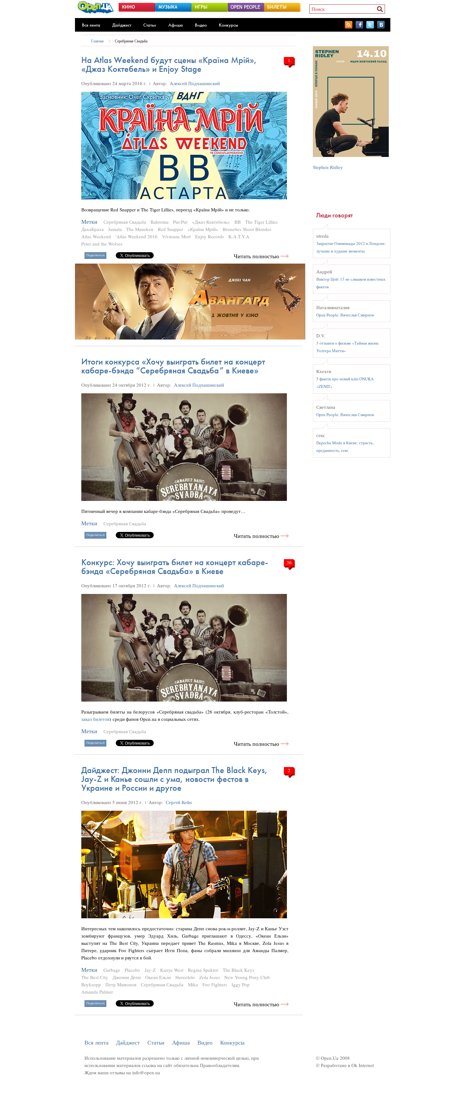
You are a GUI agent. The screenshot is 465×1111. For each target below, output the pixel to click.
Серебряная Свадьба (131, 40)
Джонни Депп (127, 977)
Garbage (111, 970)
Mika (193, 984)
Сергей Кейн (179, 802)
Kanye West (171, 970)
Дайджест (121, 25)
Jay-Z (150, 970)
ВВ (237, 222)
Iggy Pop (241, 984)
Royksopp (91, 984)
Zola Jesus (209, 977)
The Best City (94, 977)
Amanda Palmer (97, 992)
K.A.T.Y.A (238, 236)
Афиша (175, 25)
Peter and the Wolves (101, 243)
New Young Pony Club (247, 977)
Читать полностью (256, 256)
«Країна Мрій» (203, 229)
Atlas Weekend (96, 236)
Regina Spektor (203, 970)
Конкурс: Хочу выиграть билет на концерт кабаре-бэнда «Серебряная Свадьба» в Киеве (174, 567)
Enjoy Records (209, 236)
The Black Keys (238, 970)
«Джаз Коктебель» (211, 222)
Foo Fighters (214, 984)
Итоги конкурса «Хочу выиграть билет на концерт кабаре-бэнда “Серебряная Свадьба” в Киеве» (173, 366)
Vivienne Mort (176, 236)
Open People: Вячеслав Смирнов (345, 315)
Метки (89, 221)
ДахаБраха (92, 229)
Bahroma (160, 222)
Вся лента (91, 25)
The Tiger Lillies (261, 222)
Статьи (149, 25)
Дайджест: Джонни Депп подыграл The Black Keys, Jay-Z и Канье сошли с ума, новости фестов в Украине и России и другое (174, 779)
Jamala (115, 229)
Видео (201, 25)
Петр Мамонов (120, 984)
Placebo (132, 970)
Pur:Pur (180, 222)
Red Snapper (170, 229)
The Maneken (139, 229)
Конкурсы (228, 25)
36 (289, 562)
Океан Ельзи (158, 977)
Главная (97, 40)
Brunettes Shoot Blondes (247, 229)
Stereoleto (185, 977)
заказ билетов (95, 719)
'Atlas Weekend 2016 (136, 236)
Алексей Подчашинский (195, 83)
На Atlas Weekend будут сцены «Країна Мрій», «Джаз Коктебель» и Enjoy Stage (169, 64)
